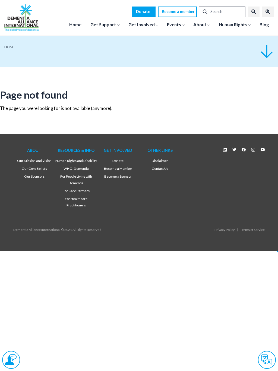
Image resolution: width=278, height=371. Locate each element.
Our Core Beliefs (34, 168)
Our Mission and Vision (34, 161)
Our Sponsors (34, 176)
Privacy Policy (224, 230)
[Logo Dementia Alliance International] (21, 17)
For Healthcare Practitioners (76, 202)
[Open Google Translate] (267, 360)
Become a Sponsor (118, 176)
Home (75, 24)
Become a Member (118, 168)
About (200, 24)
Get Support (103, 24)
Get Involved (141, 24)
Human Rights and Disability (76, 161)
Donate (143, 11)
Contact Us (160, 168)
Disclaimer (160, 161)
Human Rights (233, 24)
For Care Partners (76, 191)
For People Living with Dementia (76, 179)
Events (174, 24)
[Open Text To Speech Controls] (11, 360)
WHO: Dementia (76, 168)
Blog (264, 24)
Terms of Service (252, 230)
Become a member (178, 11)
